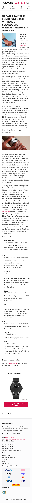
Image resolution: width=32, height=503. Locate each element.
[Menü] (28, 6)
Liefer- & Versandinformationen (11, 451)
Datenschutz (6, 455)
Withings (23, 45)
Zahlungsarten (6, 453)
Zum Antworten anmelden (21, 242)
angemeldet (13, 363)
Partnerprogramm (7, 446)
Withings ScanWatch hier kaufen (16, 405)
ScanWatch (6, 212)
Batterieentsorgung (8, 448)
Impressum (5, 464)
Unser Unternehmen (8, 444)
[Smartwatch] (16, 3)
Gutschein (5, 459)
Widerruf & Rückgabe (8, 457)
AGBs (3, 461)
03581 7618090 (9, 437)
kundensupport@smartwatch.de (15, 439)
